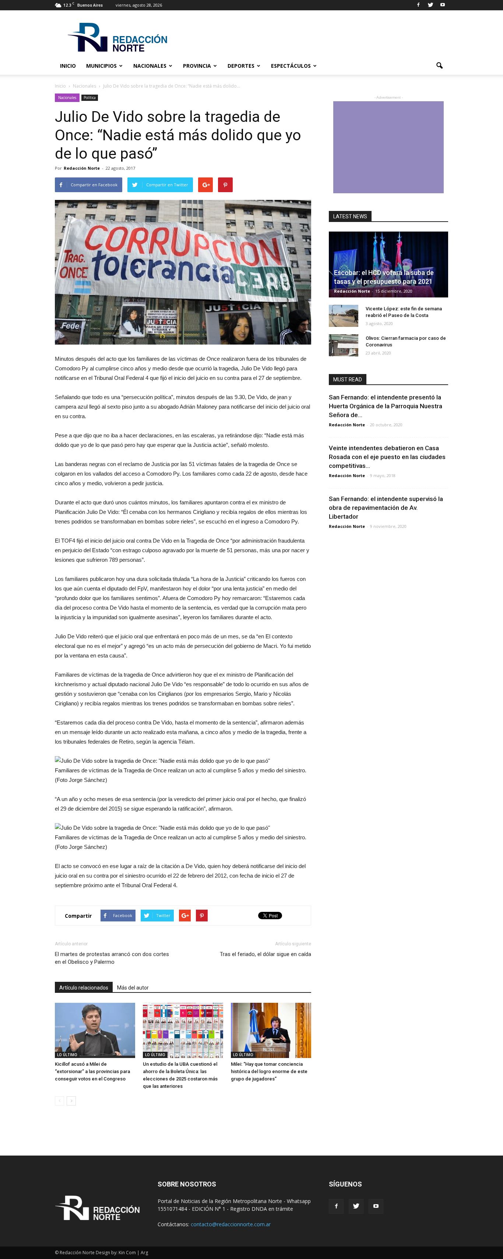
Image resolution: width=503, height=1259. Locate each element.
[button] (439, 66)
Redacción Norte (82, 168)
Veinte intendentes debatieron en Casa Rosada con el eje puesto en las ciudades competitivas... (387, 456)
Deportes (241, 65)
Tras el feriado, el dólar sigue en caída (265, 954)
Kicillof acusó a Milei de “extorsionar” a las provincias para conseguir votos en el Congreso (92, 1071)
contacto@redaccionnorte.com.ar (231, 1224)
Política (90, 97)
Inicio (68, 65)
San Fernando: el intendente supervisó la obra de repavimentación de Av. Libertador (386, 507)
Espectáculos (291, 65)
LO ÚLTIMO (67, 1054)
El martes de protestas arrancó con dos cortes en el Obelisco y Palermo (112, 958)
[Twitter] (430, 5)
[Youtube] (442, 5)
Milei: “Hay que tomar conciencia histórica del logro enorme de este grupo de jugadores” (269, 1071)
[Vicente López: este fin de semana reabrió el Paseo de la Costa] (343, 316)
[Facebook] (418, 5)
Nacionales (149, 65)
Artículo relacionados (83, 988)
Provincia (197, 65)
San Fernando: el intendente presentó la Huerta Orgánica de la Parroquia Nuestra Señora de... (385, 406)
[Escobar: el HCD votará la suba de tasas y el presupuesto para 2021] (388, 264)
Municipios (101, 65)
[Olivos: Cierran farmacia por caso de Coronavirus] (343, 345)
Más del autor (133, 988)
